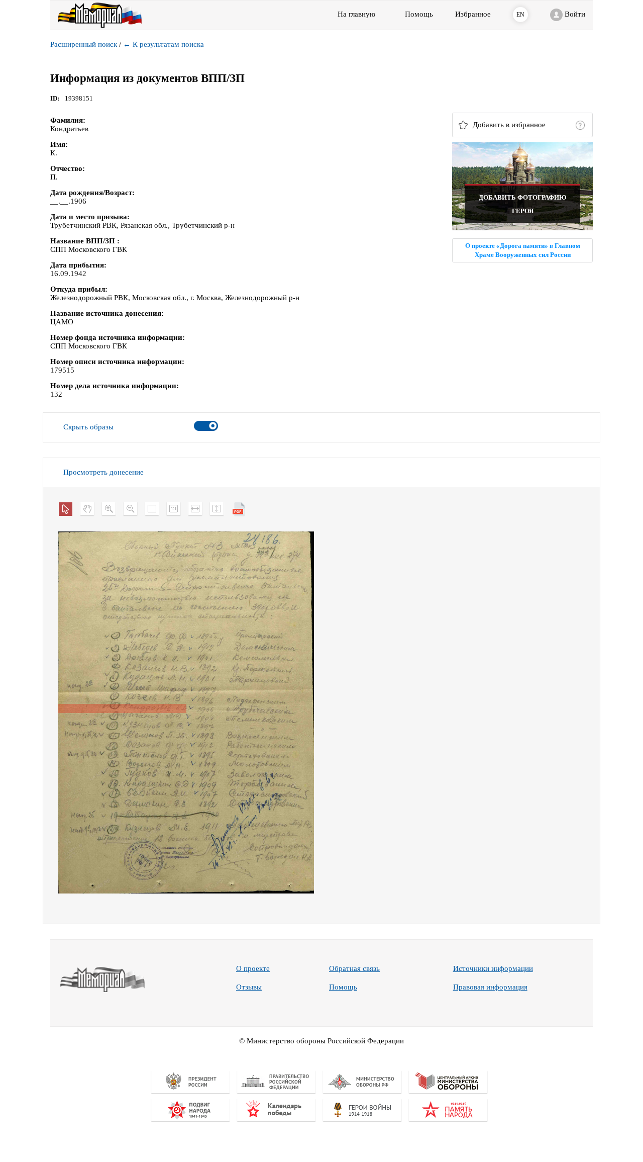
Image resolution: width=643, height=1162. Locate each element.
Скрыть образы (88, 427)
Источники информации (493, 968)
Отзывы (249, 987)
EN (520, 14)
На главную (356, 14)
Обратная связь (354, 968)
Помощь (343, 987)
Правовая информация (490, 987)
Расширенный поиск (83, 44)
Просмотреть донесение (103, 472)
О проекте (253, 968)
